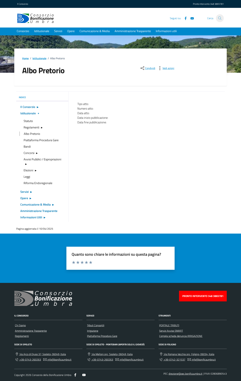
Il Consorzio (22, 4)
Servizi (58, 31)
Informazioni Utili (31, 217)
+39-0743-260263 (30, 360)
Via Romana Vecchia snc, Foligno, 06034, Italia (188, 354)
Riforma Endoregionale (38, 183)
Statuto (28, 121)
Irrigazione (92, 331)
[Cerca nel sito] (220, 18)
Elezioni (28, 170)
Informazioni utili (166, 31)
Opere (71, 31)
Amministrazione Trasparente (133, 31)
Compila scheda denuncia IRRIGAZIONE (180, 336)
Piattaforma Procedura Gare (41, 140)
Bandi (27, 146)
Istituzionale (41, 31)
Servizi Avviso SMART (171, 331)
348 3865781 (217, 4)
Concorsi (29, 153)
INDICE (22, 97)
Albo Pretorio (32, 134)
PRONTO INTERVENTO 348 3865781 (202, 296)
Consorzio (23, 31)
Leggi (27, 176)
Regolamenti (31, 127)
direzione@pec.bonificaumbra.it (185, 374)
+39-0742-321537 (174, 360)
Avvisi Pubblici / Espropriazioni (42, 159)
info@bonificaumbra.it (59, 360)
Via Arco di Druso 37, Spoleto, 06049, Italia (42, 354)
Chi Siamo (20, 325)
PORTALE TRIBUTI (169, 325)
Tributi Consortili (95, 325)
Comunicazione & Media (95, 31)
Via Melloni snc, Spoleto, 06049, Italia (112, 354)
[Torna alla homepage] (35, 18)
